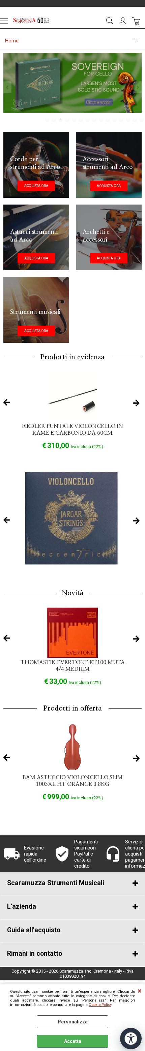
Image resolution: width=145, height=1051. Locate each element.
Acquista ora (36, 186)
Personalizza (73, 1021)
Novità (73, 592)
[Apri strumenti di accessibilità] (131, 1038)
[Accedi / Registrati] (123, 21)
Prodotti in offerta (73, 708)
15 (141, 119)
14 (135, 119)
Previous (7, 87)
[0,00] (137, 21)
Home (12, 41)
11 (114, 119)
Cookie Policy (100, 1005)
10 (108, 119)
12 (121, 119)
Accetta (72, 1041)
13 (128, 119)
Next (137, 87)
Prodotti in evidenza (72, 357)
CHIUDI (140, 991)
